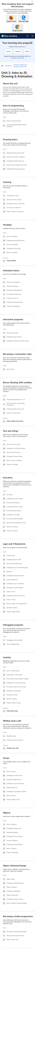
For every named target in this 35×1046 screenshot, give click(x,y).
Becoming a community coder (17, 354)
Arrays (6, 758)
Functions (8, 478)
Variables (7, 225)
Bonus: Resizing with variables (17, 383)
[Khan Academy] (8, 36)
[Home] (2, 66)
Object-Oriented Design (14, 866)
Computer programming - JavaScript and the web (20, 65)
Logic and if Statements (14, 544)
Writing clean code (12, 721)
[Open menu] (32, 36)
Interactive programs (13, 319)
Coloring (7, 182)
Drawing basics (10, 140)
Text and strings (10, 431)
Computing (8, 65)
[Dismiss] (32, 1)
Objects (6, 813)
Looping (7, 657)
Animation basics (11, 271)
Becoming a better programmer (18, 916)
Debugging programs (13, 625)
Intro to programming (13, 106)
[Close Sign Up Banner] (32, 42)
